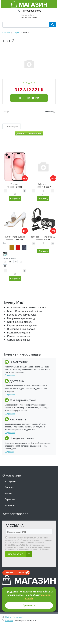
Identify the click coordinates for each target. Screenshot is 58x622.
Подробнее (10, 375)
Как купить (10, 481)
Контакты (10, 505)
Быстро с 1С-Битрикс (14, 572)
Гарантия (10, 499)
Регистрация (18, 616)
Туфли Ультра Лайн (15, 236)
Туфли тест (43, 184)
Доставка (10, 487)
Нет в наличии (29, 98)
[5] (34, 82)
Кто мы (8, 493)
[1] (24, 82)
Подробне (9, 451)
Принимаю (29, 605)
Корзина (9, 620)
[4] (32, 82)
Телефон (15, 184)
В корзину (15, 198)
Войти (8, 616)
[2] (26, 82)
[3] (29, 82)
